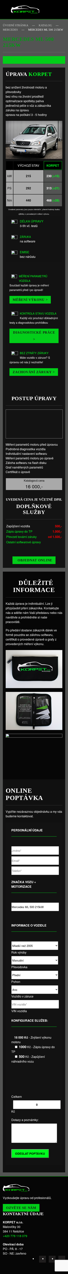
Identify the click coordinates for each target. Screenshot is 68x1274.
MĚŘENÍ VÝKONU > (30, 300)
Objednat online (35, 560)
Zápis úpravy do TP (19, 531)
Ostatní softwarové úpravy (23, 542)
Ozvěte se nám (21, 1208)
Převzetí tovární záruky (21, 537)
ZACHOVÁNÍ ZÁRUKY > (34, 372)
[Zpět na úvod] (25, 9)
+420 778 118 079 (15, 1236)
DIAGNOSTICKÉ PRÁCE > (34, 336)
